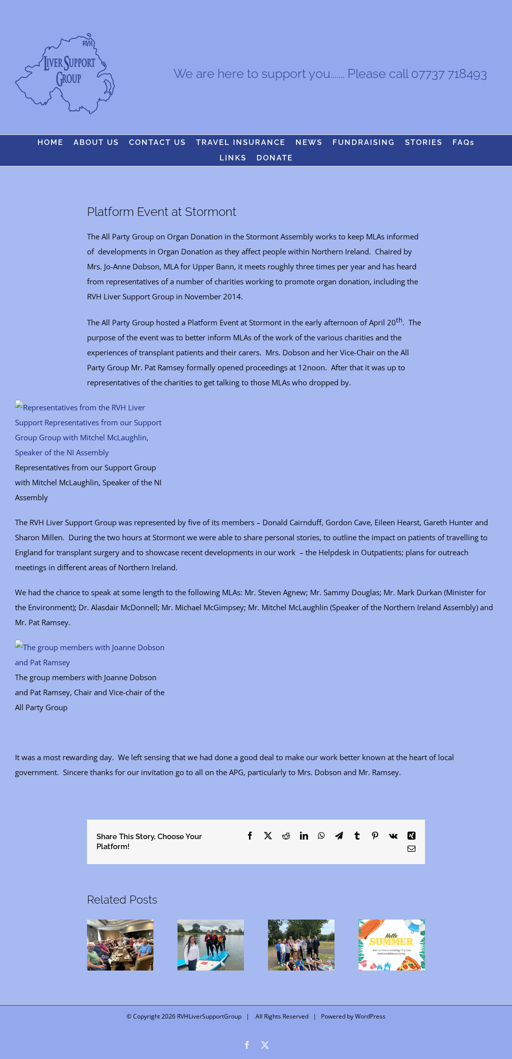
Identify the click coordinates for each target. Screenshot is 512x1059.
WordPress (370, 1016)
